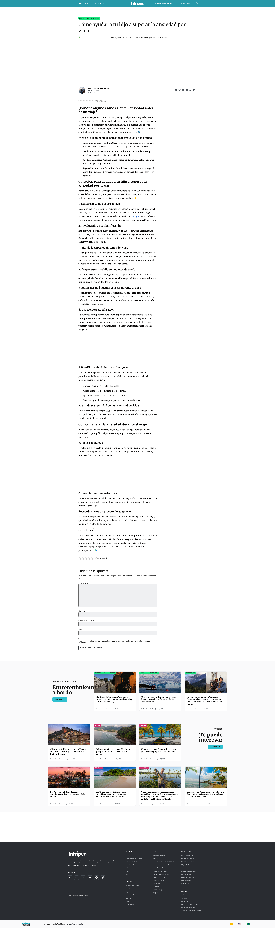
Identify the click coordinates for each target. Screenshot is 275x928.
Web (80, 629)
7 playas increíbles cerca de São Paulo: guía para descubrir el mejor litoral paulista (113, 751)
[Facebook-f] (70, 877)
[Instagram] (76, 877)
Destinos (82, 3)
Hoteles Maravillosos (163, 3)
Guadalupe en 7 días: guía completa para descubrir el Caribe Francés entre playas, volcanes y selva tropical (205, 794)
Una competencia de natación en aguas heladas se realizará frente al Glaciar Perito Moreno (159, 699)
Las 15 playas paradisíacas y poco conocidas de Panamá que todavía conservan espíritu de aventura (111, 794)
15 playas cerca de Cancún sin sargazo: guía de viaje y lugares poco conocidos (158, 750)
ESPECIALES (186, 852)
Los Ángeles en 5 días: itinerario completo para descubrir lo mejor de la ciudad (67, 794)
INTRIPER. (84, 895)
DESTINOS (130, 852)
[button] (197, 3)
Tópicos (98, 3)
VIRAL (155, 852)
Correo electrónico (86, 620)
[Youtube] (90, 877)
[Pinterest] (96, 877)
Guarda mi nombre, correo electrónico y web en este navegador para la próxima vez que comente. (114, 641)
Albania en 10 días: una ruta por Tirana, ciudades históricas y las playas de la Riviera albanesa (68, 751)
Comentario (83, 583)
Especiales (185, 3)
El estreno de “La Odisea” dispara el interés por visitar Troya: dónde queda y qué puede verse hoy (114, 699)
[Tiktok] (103, 877)
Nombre (82, 611)
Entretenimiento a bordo (89, 18)
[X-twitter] (83, 877)
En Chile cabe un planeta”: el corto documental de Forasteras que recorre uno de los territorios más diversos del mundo (204, 700)
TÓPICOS (129, 882)
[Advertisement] (117, 349)
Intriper (135, 216)
